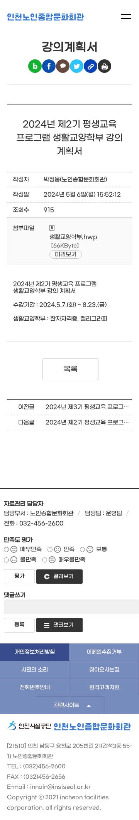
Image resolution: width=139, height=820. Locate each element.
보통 (101, 549)
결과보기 (63, 576)
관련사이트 (66, 705)
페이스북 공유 (49, 66)
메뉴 (126, 17)
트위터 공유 (76, 66)
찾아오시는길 (104, 670)
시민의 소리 (34, 670)
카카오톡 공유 (63, 66)
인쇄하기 (104, 66)
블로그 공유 (35, 66)
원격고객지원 (104, 687)
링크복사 (90, 66)
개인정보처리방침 (35, 652)
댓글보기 (63, 625)
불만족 (28, 559)
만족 (69, 549)
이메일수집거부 (104, 652)
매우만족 (31, 549)
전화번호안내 (35, 687)
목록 (70, 369)
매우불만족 (71, 559)
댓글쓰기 (14, 595)
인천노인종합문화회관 (45, 17)
